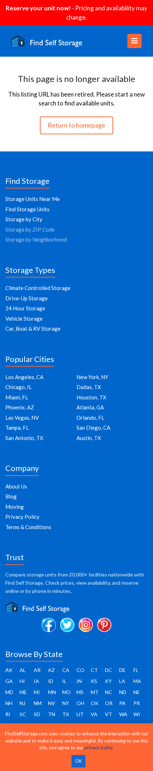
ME (23, 692)
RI (7, 714)
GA (9, 681)
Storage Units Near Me (32, 199)
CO (80, 670)
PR (136, 703)
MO (66, 692)
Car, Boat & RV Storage (32, 328)
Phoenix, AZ (19, 407)
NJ (22, 703)
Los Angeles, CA (24, 377)
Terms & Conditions (28, 527)
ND (122, 692)
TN (51, 714)
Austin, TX (88, 438)
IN (79, 681)
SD (37, 714)
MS (80, 692)
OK (95, 703)
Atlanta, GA (90, 407)
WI (136, 714)
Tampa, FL (17, 427)
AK (8, 670)
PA (122, 703)
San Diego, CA (93, 427)
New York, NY (92, 377)
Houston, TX (91, 397)
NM (38, 703)
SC (23, 714)
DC (108, 670)
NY (65, 703)
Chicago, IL (18, 387)
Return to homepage (76, 125)
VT (108, 714)
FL (135, 670)
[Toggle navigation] (134, 40)
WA (123, 714)
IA (36, 681)
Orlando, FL (90, 417)
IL (64, 681)
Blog (11, 496)
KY (108, 681)
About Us (16, 486)
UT (80, 714)
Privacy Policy (22, 516)
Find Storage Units (27, 209)
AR (37, 670)
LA (122, 681)
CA (65, 670)
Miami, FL (16, 397)
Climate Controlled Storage (37, 288)
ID (50, 681)
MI (37, 692)
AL (23, 670)
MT (95, 692)
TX (65, 714)
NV (51, 703)
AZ (51, 670)
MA (137, 681)
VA (94, 714)
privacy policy (98, 747)
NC (108, 692)
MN (52, 692)
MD (9, 692)
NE (136, 692)
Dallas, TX (88, 387)
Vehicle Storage (24, 318)
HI (22, 681)
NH (8, 703)
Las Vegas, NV (22, 417)
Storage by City (23, 219)
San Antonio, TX (24, 438)
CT (94, 670)
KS (94, 681)
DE (122, 670)
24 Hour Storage (25, 308)
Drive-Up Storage (26, 298)
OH (80, 703)
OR (108, 703)
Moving (14, 506)
